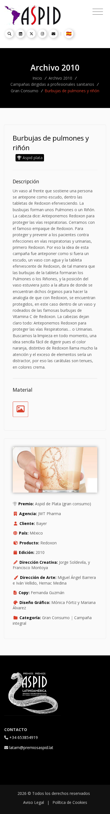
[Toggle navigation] (98, 12)
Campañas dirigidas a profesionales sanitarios (52, 84)
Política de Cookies (69, 802)
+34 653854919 (23, 737)
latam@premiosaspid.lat (31, 747)
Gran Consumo (24, 90)
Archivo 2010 (60, 78)
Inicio (37, 78)
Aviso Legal (33, 802)
